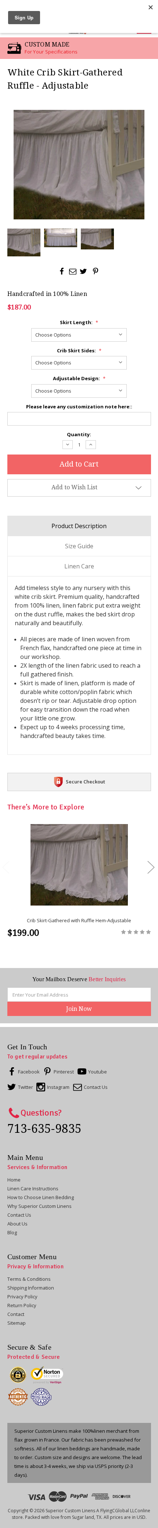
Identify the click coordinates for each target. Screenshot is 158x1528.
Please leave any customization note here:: (79, 406)
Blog (12, 1232)
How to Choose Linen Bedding (40, 1197)
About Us (17, 1223)
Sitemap (16, 1323)
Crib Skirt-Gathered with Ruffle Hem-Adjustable (79, 920)
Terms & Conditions (29, 1279)
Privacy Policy (22, 1296)
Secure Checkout (85, 781)
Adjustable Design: (79, 378)
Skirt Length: (79, 322)
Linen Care (79, 566)
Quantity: (79, 434)
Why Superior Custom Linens (39, 1206)
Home (14, 1179)
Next (150, 867)
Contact (15, 1314)
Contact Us (19, 1215)
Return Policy (21, 1305)
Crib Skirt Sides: (79, 350)
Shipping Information (30, 1287)
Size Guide (79, 546)
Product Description (79, 526)
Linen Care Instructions (32, 1188)
